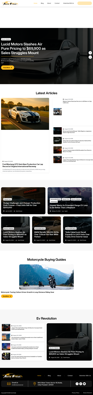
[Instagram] (80, 383)
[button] (90, 57)
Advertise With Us (68, 3)
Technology (53, 201)
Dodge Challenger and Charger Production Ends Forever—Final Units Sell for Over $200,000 (21, 205)
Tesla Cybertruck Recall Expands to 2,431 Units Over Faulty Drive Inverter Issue (77, 234)
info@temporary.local (17, 384)
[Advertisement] (43, 17)
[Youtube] (84, 383)
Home (35, 3)
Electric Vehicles (6, 39)
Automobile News (55, 199)
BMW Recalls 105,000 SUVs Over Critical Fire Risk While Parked (46, 234)
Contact (57, 3)
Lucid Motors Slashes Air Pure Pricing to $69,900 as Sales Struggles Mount (14, 234)
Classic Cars (7, 199)
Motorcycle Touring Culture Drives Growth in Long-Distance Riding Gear (27, 292)
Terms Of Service (87, 392)
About (49, 3)
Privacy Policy (75, 392)
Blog (42, 3)
